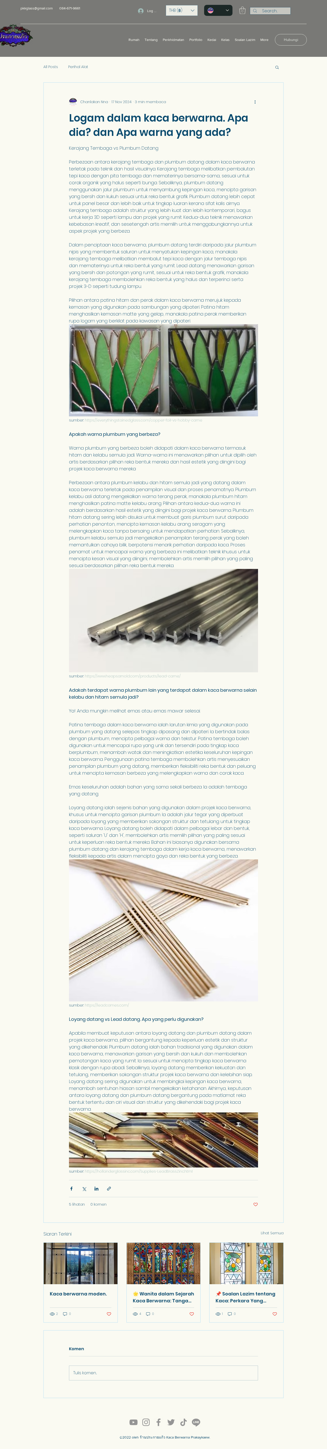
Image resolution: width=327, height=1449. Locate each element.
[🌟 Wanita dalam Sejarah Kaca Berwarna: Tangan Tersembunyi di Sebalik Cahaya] (164, 1263)
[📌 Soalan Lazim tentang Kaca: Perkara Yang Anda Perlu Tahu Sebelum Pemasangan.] (246, 1263)
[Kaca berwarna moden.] (81, 1263)
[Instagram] (146, 1422)
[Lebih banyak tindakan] (255, 102)
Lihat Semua (272, 1233)
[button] (182, 10)
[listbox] (182, 10)
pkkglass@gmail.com (36, 8)
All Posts (50, 66)
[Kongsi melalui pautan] (109, 1188)
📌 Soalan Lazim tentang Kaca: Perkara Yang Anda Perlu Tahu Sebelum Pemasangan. (245, 1297)
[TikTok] (184, 1422)
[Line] (196, 1422)
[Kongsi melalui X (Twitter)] (83, 1188)
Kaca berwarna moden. (78, 1294)
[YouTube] (133, 1422)
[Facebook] (159, 1422)
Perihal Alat (78, 66)
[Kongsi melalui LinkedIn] (96, 1188)
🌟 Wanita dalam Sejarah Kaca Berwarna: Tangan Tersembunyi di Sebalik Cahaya (163, 1297)
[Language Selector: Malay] (218, 10)
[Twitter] (171, 1422)
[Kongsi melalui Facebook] (71, 1188)
